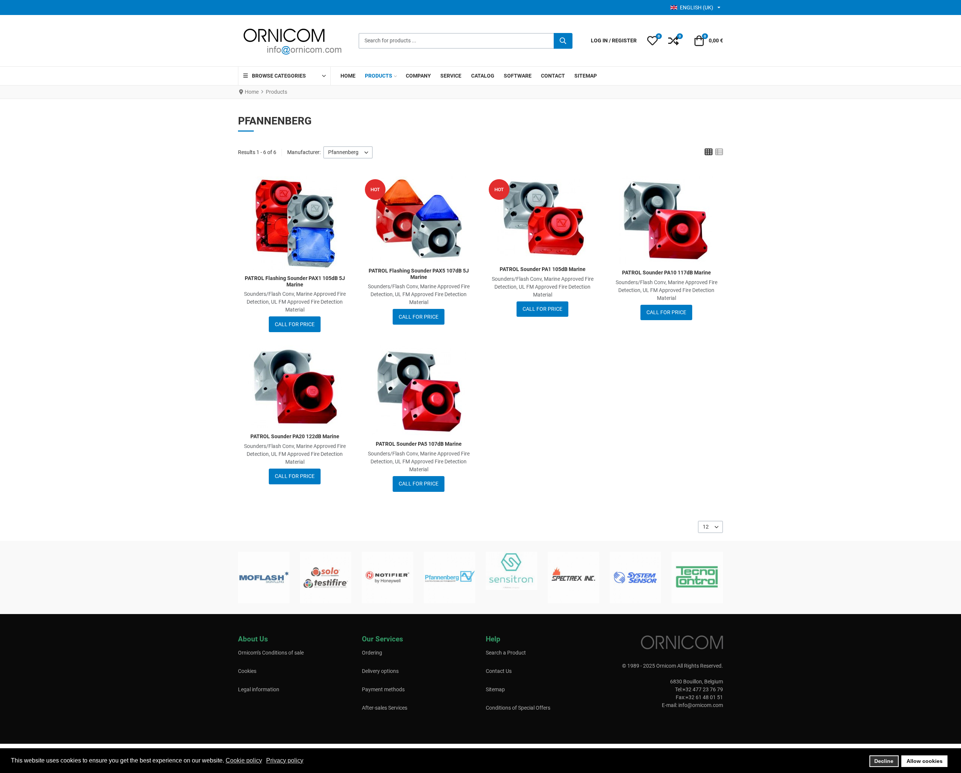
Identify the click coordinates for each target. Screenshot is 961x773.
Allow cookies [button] (925, 761)
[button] (652, 40)
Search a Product (506, 653)
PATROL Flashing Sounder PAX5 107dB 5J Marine (419, 274)
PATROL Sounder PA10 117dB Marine (666, 273)
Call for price (295, 324)
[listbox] (348, 152)
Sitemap (495, 689)
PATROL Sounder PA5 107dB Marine (419, 444)
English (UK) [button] (696, 7)
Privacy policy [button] (284, 760)
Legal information (258, 689)
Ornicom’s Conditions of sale (271, 653)
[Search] (563, 41)
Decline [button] (883, 761)
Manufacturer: (304, 152)
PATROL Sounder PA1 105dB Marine (543, 269)
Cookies (247, 671)
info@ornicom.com (700, 705)
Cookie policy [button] (244, 760)
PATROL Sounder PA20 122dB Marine (294, 436)
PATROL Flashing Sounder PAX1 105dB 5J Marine (295, 281)
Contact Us (499, 671)
